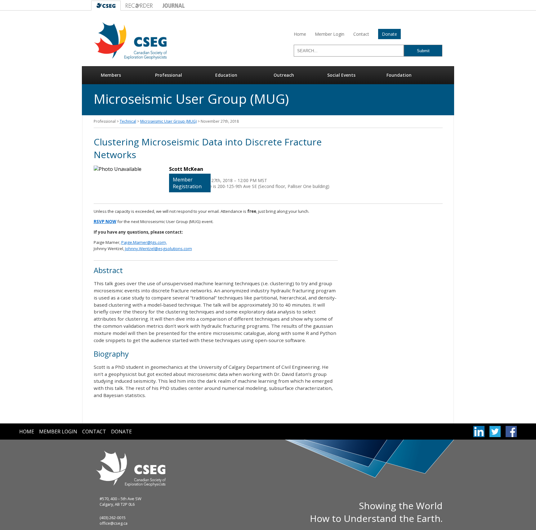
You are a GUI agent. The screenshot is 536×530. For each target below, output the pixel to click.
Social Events (341, 75)
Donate (389, 34)
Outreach (284, 75)
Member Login (329, 34)
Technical (128, 121)
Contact (361, 34)
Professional (168, 75)
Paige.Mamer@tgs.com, (144, 242)
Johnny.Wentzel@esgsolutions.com (158, 248)
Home (300, 34)
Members (111, 75)
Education (226, 75)
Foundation (399, 75)
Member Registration (187, 183)
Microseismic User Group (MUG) (168, 121)
